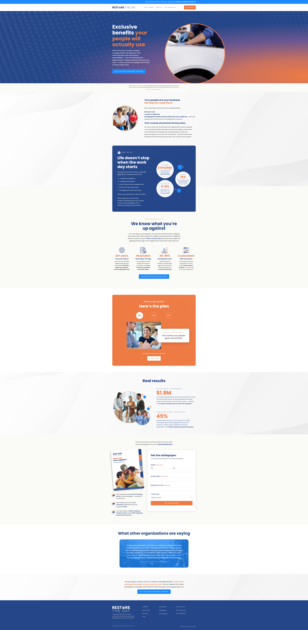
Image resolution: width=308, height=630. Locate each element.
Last (174, 468)
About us (145, 613)
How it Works (149, 7)
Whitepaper (162, 610)
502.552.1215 (182, 613)
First (152, 468)
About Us (159, 7)
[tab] (139, 315)
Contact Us (181, 610)
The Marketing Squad (190, 626)
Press (143, 616)
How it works (146, 610)
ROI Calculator (170, 7)
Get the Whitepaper (171, 503)
